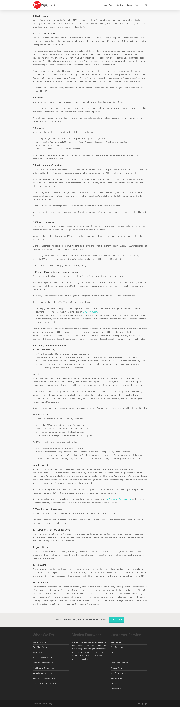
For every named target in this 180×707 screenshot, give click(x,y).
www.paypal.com (90, 312)
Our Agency (116, 642)
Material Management (43, 673)
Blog (113, 652)
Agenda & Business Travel (44, 678)
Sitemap (114, 683)
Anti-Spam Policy (118, 673)
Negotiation (38, 652)
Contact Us (116, 688)
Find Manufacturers (41, 647)
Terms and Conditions (121, 662)
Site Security (116, 678)
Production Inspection (43, 662)
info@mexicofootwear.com (119, 499)
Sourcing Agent (39, 642)
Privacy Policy (117, 668)
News (113, 657)
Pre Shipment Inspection (44, 668)
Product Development (42, 657)
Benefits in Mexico (119, 647)
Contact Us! (116, 620)
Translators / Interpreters (44, 683)
